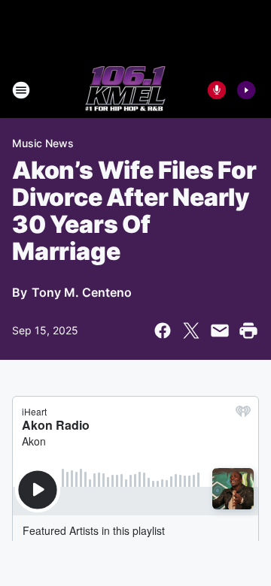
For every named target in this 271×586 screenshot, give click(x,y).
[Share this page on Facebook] (162, 330)
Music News (43, 143)
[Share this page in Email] (219, 330)
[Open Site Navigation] (21, 90)
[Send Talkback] (217, 90)
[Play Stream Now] (246, 90)
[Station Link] (125, 90)
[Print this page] (248, 330)
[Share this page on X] (191, 330)
